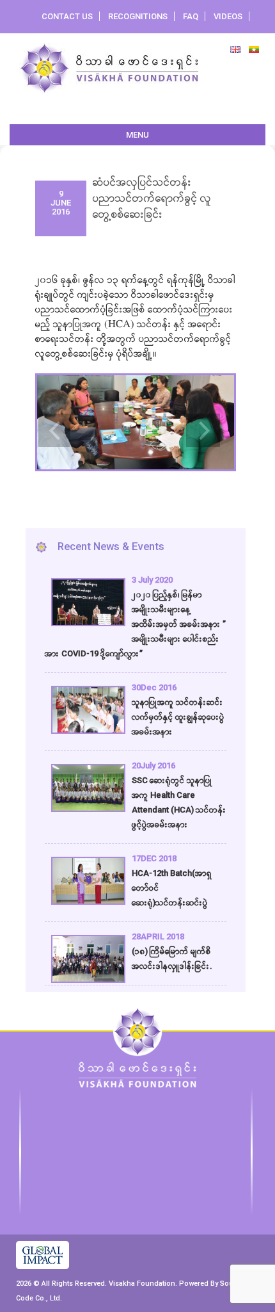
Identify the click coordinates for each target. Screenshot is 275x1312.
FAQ (190, 16)
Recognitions (138, 16)
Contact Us (67, 16)
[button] (51, 419)
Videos (228, 16)
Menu (137, 135)
